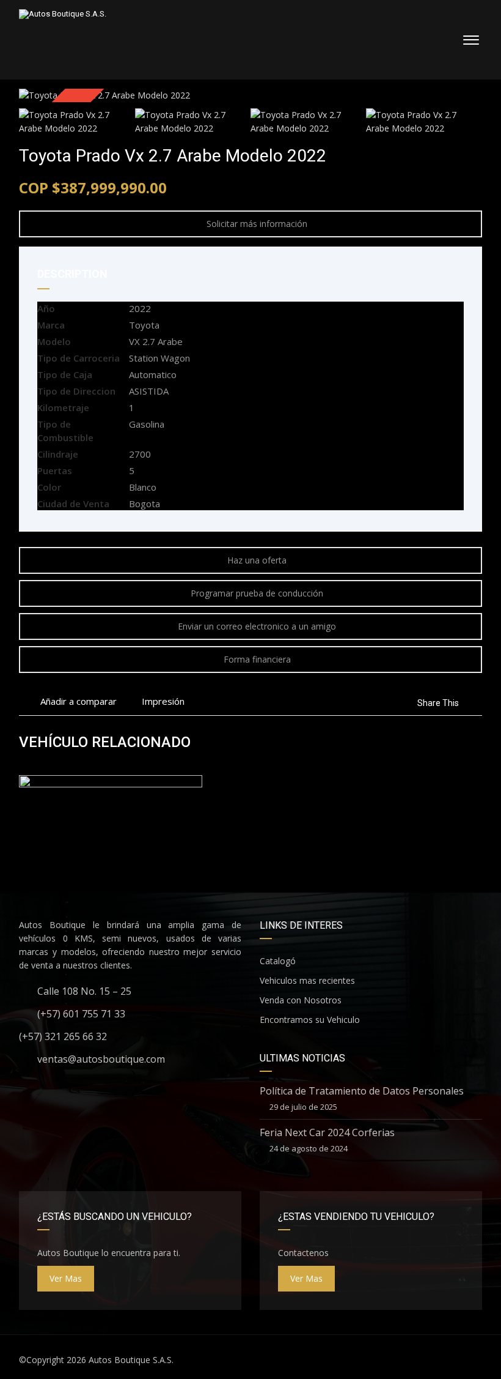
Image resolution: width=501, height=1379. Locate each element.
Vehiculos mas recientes (307, 980)
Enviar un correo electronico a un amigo (257, 626)
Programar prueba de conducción (257, 593)
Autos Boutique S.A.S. (131, 1360)
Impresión (163, 701)
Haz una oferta (257, 560)
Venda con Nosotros (301, 1000)
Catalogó (278, 961)
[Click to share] (470, 702)
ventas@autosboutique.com (101, 1059)
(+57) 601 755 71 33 (81, 1013)
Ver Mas (65, 1278)
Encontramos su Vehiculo (310, 1019)
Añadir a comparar (77, 701)
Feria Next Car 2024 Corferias (327, 1132)
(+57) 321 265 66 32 (63, 1036)
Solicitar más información (257, 223)
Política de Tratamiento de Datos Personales (362, 1091)
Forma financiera (257, 659)
